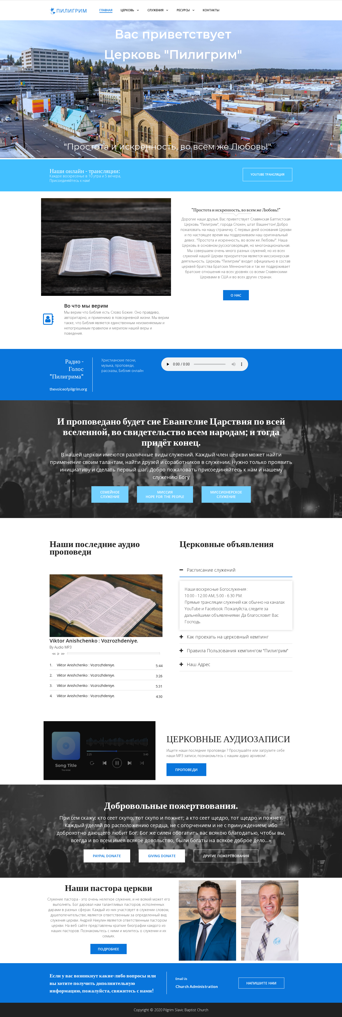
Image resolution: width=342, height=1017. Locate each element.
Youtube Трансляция (267, 174)
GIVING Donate (162, 855)
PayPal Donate (107, 855)
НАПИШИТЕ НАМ (261, 983)
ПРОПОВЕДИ (186, 769)
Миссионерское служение (226, 494)
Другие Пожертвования (226, 855)
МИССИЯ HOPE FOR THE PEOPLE (165, 494)
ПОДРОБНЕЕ (108, 949)
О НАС (236, 295)
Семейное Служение (110, 494)
